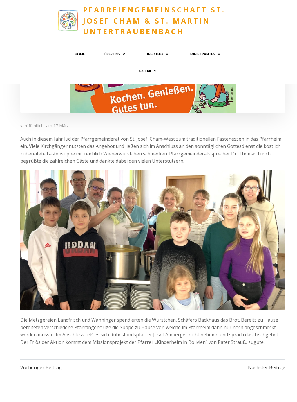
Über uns (112, 54)
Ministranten (202, 54)
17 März (61, 125)
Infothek (155, 54)
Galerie (145, 71)
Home (80, 54)
